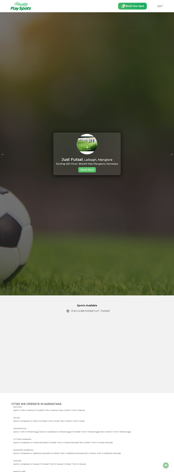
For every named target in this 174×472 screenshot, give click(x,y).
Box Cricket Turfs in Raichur (72, 410)
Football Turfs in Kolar (49, 421)
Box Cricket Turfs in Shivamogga (116, 432)
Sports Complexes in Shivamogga (55, 432)
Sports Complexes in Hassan (26, 464)
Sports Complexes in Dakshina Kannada (31, 453)
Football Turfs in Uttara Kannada (63, 442)
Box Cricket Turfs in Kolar (73, 421)
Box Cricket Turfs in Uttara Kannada (96, 442)
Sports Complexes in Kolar (25, 421)
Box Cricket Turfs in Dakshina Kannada (103, 453)
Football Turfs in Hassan (52, 464)
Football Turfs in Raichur (47, 410)
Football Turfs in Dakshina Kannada (67, 453)
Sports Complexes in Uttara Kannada (30, 442)
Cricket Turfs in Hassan (75, 464)
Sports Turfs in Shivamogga (26, 432)
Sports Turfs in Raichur (23, 410)
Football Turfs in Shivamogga (86, 432)
